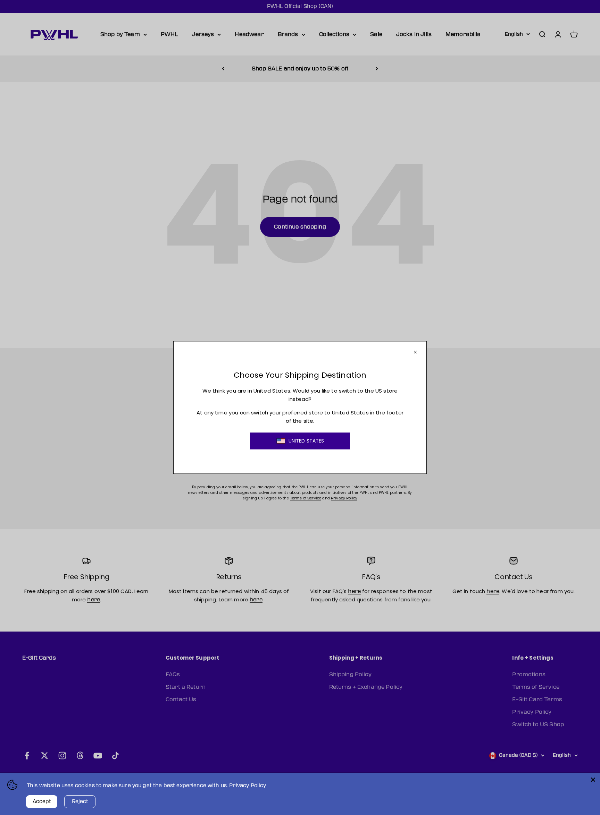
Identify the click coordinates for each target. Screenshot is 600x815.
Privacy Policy (247, 786)
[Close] (593, 779)
